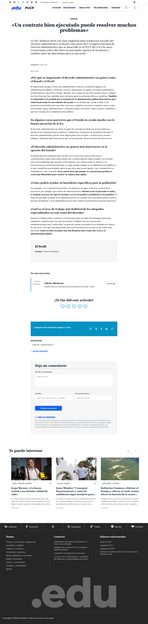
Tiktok (97, 526)
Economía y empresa (15, 552)
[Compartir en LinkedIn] (106, 329)
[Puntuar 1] (62, 307)
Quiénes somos (68, 2)
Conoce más (111, 284)
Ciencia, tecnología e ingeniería (20, 483)
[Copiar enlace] (112, 329)
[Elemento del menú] (127, 7)
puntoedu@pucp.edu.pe (77, 559)
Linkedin (12, 526)
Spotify (118, 526)
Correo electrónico (82, 393)
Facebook (33, 526)
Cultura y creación (61, 483)
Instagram (76, 526)
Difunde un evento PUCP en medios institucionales (70, 548)
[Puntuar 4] (79, 307)
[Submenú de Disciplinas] (121, 7)
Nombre (38, 393)
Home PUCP (105, 542)
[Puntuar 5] (85, 307)
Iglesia (9, 569)
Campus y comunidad (16, 565)
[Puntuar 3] (74, 307)
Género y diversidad (15, 562)
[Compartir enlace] (48, 483)
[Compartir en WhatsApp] (90, 329)
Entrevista (74, 19)
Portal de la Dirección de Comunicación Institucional (118, 553)
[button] (128, 451)
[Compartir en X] (96, 329)
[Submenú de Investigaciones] (76, 7)
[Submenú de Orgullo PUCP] (91, 7)
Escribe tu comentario (43, 372)
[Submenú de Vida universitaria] (108, 7)
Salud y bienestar (14, 559)
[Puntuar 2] (68, 307)
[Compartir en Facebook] (101, 329)
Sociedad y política (15, 545)
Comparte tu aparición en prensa (69, 553)
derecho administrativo (43, 345)
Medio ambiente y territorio (108, 483)
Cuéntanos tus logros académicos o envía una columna (70, 542)
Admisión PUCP (107, 548)
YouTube (139, 526)
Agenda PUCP (106, 545)
